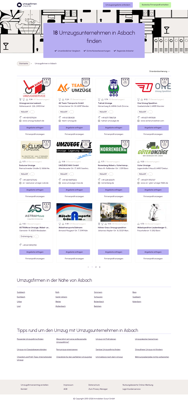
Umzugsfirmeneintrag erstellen (34, 385)
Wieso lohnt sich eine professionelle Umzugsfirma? (71, 340)
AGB (65, 389)
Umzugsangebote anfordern (118, 5)
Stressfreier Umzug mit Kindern (149, 349)
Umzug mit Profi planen (106, 339)
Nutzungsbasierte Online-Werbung (138, 385)
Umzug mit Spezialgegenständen (32, 349)
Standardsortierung (158, 71)
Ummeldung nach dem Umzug (109, 357)
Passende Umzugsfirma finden (30, 339)
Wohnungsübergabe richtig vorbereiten (152, 357)
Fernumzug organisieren (67, 349)
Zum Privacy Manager (98, 389)
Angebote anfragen (34, 127)
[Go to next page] (100, 267)
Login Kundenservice (132, 389)
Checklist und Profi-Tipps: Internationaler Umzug (34, 358)
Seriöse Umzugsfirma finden (108, 349)
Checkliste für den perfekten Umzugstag (74, 357)
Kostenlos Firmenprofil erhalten (155, 5)
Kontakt (24, 389)
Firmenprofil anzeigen (35, 134)
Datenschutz (94, 385)
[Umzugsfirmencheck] (27, 4)
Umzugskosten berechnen (146, 339)
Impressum (68, 385)
